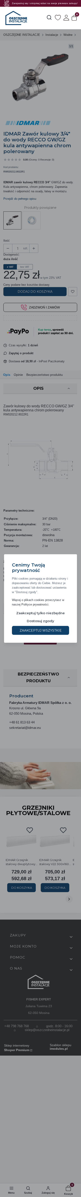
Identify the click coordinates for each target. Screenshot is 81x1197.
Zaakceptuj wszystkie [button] (41, 630)
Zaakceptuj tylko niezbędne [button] (40, 613)
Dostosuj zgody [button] (40, 621)
